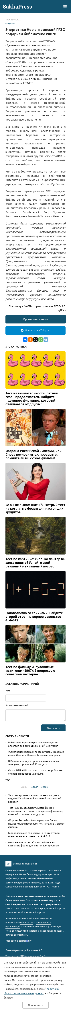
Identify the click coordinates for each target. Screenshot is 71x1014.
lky (28, 940)
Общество (10, 23)
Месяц (44, 786)
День (24, 786)
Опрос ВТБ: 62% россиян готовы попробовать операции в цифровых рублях (35, 772)
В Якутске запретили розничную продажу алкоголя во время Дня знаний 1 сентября (33, 744)
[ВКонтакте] (25, 339)
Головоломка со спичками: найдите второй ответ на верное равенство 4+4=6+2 (34, 616)
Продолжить (35, 1005)
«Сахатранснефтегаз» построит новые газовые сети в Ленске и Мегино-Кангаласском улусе (36, 753)
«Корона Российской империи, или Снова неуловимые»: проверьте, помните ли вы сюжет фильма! (33, 454)
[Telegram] (46, 339)
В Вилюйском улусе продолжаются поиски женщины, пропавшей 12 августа (33, 762)
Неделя (33, 786)
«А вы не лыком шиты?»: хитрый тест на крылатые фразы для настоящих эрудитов (35, 508)
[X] (35, 339)
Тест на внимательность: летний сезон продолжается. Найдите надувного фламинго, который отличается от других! (31, 398)
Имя (8, 690)
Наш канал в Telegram (38, 330)
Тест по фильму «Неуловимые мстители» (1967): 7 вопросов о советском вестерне (30, 670)
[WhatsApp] (40, 339)
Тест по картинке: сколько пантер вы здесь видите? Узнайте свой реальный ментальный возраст (35, 562)
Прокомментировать (35, 319)
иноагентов (26, 922)
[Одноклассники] (30, 339)
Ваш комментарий (16, 705)
